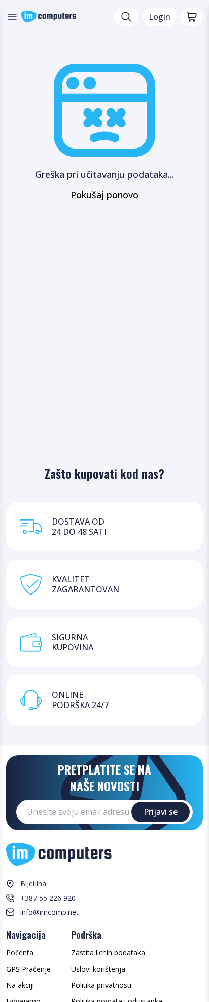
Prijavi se (161, 812)
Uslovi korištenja (98, 969)
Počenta (19, 952)
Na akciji (20, 985)
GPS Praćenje (28, 969)
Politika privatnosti (101, 985)
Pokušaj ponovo (104, 195)
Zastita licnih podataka (108, 952)
